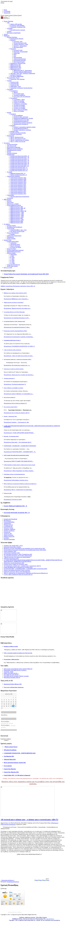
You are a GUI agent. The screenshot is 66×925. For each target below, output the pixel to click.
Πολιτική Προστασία (9, 539)
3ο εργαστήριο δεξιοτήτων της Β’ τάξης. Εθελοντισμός (14, 311)
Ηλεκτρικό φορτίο (18, 47)
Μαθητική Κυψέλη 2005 (16, 222)
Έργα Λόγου (10, 202)
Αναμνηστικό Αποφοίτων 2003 (18, 180)
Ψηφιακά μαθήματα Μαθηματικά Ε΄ (23, 72)
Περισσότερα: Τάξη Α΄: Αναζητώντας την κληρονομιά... (18, 489)
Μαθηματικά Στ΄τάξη (15, 67)
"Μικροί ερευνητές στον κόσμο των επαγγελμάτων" (14, 302)
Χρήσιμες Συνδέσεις (9, 530)
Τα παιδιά (9, 172)
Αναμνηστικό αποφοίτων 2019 (18, 189)
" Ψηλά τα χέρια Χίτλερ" (11, 746)
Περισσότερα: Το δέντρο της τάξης (13, 499)
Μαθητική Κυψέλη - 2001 (17, 217)
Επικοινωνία (7, 532)
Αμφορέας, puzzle (8, 671)
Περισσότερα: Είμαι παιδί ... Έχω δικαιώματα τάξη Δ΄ (17, 442)
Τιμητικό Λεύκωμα (12, 153)
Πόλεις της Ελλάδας (19, 111)
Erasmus (12, 234)
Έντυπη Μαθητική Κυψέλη (14, 205)
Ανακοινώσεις (7, 523)
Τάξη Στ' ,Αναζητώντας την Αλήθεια (19, 140)
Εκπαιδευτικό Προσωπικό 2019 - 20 (19, 163)
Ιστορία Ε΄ (13, 125)
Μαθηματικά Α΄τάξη (15, 64)
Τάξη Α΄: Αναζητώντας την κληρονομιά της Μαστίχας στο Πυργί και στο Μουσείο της (20, 483)
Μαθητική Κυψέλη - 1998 (17, 212)
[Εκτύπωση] (54, 823)
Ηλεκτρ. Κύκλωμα (15, 246)
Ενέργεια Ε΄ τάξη (18, 41)
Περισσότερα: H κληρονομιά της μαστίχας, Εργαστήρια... (18, 336)
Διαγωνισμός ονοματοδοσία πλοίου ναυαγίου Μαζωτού (18, 668)
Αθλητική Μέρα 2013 (10, 759)
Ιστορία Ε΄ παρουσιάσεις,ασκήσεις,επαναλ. (25, 127)
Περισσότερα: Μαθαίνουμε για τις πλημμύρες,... (16, 299)
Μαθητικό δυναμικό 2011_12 (17, 173)
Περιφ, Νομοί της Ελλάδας (20, 109)
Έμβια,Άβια (17, 53)
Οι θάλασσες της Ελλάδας (20, 103)
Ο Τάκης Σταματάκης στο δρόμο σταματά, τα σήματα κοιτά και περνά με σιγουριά (19, 464)
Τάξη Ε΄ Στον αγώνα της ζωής (18, 138)
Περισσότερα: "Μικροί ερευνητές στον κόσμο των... (17, 308)
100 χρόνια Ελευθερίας (10, 750)
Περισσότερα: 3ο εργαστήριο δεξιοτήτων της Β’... (17, 318)
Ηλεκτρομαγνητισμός (19, 61)
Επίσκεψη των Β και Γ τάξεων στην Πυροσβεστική (17, 571)
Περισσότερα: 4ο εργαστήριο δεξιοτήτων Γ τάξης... (17, 327)
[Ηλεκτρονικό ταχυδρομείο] (8, 824)
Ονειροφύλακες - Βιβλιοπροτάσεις (11, 659)
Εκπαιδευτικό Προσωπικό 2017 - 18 (19, 157)
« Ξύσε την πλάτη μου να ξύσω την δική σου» (12, 349)
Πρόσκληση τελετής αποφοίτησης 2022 (14, 563)
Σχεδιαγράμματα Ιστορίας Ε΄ (21, 128)
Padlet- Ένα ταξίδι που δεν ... (11, 673)
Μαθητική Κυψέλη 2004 (16, 221)
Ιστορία (9, 112)
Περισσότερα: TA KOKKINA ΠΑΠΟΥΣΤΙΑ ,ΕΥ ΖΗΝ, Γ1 (19, 346)
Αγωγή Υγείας (10, 228)
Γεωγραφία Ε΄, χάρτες (19, 99)
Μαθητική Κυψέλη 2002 (16, 218)
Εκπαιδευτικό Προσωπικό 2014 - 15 (19, 161)
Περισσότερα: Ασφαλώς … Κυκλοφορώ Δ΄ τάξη (16, 422)
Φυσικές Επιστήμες (12, 37)
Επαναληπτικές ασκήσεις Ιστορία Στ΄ (23, 122)
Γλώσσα (9, 80)
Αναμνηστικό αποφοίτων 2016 (18, 185)
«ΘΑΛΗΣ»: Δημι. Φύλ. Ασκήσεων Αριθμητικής (22, 73)
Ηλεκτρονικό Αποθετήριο (13, 147)
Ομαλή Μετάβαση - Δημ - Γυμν (18, 230)
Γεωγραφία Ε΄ (14, 98)
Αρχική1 (9, 31)
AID (8, 22)
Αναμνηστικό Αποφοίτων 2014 (18, 182)
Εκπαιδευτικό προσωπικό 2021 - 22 (19, 166)
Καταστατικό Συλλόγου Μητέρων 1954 (13, 684)
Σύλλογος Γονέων (8, 527)
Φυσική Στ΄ (13, 48)
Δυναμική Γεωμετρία (15, 75)
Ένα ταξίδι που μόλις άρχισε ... (12, 674)
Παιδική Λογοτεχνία (9, 536)
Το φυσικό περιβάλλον (19, 95)
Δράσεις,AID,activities (16, 24)
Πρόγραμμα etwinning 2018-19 (12, 677)
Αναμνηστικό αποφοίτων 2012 (18, 192)
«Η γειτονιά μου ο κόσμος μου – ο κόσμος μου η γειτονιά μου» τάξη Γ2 (17, 359)
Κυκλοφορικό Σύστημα (20, 60)
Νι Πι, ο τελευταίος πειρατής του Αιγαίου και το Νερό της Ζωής (18, 653)
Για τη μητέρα (8, 765)
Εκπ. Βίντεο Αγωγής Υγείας (17, 231)
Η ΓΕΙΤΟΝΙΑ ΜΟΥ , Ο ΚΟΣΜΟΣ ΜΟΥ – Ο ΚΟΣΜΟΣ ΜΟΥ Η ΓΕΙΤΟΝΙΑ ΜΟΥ (20, 445)
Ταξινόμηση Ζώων (15, 244)
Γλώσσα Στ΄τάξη (14, 85)
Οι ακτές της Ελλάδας (19, 102)
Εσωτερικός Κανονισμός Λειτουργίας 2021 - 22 (17, 512)
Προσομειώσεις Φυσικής (16, 38)
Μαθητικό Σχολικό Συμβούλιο (15, 148)
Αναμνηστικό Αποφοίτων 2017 (18, 186)
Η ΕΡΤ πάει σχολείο (12, 266)
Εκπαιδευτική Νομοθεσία (10, 519)
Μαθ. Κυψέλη (7, 199)
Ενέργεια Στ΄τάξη (18, 50)
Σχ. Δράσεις (7, 224)
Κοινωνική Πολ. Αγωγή (13, 77)
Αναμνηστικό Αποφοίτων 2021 (18, 190)
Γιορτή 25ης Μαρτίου (10, 769)
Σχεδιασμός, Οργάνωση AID (17, 27)
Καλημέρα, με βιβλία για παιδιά (11, 646)
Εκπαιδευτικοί (10, 154)
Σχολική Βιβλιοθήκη (9, 522)
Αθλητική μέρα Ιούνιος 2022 (11, 558)
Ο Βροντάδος (10, 195)
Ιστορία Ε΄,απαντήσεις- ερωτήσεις (22, 130)
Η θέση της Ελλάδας (19, 101)
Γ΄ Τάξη (12, 259)
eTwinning (10, 28)
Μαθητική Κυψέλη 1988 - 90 (17, 208)
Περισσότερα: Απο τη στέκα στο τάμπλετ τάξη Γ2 (16, 412)
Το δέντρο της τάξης (8, 493)
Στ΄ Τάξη (12, 263)
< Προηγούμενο (5, 880)
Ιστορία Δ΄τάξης (14, 131)
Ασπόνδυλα (13, 243)
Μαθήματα (6, 35)
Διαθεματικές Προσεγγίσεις (14, 235)
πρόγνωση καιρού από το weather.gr (14, 912)
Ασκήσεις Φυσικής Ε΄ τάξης (21, 44)
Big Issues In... (7, 520)
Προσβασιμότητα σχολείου (14, 150)
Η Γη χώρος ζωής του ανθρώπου (22, 96)
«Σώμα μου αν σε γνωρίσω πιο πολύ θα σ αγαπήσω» (14, 368)
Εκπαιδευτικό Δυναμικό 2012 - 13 (19, 169)
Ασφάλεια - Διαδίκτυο (9, 529)
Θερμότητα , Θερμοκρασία (20, 51)
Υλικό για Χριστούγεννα (13, 264)
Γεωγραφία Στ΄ (14, 90)
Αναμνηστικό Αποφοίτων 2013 (18, 193)
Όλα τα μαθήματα (18, 115)
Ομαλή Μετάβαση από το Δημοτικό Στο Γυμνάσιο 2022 (18, 567)
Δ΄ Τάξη (12, 260)
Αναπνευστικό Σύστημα (20, 59)
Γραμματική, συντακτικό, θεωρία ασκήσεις (21, 88)
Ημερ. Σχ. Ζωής (8, 267)
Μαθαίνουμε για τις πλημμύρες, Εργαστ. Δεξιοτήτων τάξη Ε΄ (15, 292)
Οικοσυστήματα (18, 57)
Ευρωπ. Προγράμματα (13, 232)
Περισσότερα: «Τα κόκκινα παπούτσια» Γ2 (15, 384)
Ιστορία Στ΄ (13, 114)
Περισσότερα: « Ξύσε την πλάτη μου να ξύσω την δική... (18, 355)
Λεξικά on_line (8, 533)
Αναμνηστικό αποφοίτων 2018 (18, 188)
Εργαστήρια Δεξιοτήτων (13, 881)
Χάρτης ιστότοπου (8, 535)
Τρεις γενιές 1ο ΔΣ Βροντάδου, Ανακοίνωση (13, 687)
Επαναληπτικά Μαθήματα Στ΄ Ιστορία (23, 118)
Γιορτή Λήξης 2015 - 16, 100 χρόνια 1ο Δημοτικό (17, 775)
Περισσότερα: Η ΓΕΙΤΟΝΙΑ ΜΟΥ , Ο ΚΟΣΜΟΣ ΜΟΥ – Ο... (20, 451)
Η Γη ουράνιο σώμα (19, 93)
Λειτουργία (10, 198)
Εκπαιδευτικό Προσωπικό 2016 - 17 (19, 159)
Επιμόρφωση (10, 237)
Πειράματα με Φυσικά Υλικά (17, 63)
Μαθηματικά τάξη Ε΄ (15, 69)
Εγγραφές (6, 538)
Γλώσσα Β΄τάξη (14, 83)
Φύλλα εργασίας (11, 253)
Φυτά (15, 54)
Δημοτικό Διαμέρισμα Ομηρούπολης (19, 196)
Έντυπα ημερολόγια (12, 144)
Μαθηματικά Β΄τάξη (15, 66)
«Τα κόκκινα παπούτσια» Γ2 (9, 378)
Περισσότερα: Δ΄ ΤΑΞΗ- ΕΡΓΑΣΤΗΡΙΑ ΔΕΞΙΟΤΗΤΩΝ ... (19, 432)
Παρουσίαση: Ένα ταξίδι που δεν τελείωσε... (15, 670)
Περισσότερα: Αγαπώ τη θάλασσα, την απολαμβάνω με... (18, 393)
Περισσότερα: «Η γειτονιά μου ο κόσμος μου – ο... (17, 365)
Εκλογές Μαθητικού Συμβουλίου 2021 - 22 (15, 506)
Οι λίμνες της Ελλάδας (19, 108)
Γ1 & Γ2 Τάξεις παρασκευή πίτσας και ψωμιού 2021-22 (18, 574)
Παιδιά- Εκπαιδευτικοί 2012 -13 (18, 175)
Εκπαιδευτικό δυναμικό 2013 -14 (18, 170)
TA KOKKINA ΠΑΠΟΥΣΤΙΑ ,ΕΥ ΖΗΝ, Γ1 (12, 340)
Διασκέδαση (13, 254)
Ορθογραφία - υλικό (15, 86)
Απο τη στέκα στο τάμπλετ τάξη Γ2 (10, 406)
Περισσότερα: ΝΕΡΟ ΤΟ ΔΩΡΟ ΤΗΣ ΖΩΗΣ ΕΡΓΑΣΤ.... (18, 461)
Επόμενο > (12, 880)
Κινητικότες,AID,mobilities (17, 25)
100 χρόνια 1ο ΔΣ (11, 146)
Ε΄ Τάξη (12, 261)
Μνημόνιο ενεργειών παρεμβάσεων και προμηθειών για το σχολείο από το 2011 (24, 548)
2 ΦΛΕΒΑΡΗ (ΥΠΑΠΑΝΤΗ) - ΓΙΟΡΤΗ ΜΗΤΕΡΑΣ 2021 (20, 753)
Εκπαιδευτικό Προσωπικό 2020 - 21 (19, 164)
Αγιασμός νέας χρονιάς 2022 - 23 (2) (13, 545)
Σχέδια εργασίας (11, 238)
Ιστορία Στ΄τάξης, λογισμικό (21, 117)
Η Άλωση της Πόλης (15, 247)
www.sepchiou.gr (50, 918)
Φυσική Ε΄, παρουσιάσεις (20, 46)
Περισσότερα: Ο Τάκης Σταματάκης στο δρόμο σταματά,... (19, 470)
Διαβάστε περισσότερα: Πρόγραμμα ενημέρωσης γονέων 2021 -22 (18, 286)
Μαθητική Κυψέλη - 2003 (17, 219)
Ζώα (15, 56)
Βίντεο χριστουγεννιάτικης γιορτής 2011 (15, 762)
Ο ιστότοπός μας (8, 526)
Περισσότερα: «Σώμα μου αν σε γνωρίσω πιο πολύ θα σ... (19, 374)
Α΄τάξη (12, 256)
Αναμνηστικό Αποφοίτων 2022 (18, 177)
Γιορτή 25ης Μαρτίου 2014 (11, 772)
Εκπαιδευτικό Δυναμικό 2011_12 (18, 167)
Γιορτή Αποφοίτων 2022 (10, 551)
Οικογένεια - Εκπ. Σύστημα (17, 79)
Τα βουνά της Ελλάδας (19, 106)
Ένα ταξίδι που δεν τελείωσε (17, 30)
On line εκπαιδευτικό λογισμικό (15, 250)
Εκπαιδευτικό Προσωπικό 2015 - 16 (19, 160)
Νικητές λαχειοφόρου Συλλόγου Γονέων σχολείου (17, 570)
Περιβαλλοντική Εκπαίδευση (14, 227)
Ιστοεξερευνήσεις (11, 248)
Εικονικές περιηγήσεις (16, 134)
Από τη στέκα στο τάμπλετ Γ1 (9, 397)
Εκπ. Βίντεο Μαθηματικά (16, 76)
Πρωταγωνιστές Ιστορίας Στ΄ (21, 124)
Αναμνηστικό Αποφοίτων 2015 (18, 183)
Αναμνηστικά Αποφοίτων (13, 176)
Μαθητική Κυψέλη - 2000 (17, 215)
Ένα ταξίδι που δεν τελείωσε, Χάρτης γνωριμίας (16, 676)
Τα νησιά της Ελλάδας (19, 105)
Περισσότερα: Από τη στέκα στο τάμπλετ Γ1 (15, 403)
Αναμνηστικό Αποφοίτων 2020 (18, 179)
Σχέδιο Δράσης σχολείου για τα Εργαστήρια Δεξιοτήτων (14, 474)
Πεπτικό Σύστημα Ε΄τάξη (20, 43)
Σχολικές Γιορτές (11, 225)
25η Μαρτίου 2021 (9, 756)
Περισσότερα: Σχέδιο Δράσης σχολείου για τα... (16, 480)
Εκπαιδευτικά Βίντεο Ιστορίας (18, 132)
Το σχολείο (7, 143)
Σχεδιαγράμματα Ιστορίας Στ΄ (21, 121)
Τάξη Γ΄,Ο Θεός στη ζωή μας (17, 141)
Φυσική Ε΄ (13, 40)
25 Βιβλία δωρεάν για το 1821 (21, 119)
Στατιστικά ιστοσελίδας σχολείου (12, 547)
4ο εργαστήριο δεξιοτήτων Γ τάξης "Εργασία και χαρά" (14, 321)
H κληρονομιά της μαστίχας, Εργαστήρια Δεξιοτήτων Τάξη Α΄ (15, 330)
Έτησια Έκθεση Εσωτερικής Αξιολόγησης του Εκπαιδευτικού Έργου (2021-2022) (26, 274)
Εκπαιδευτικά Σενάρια (13, 241)
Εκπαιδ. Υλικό (7, 240)
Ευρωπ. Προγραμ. (8, 21)
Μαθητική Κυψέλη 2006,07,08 (18, 211)
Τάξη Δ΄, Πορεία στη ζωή (16, 137)
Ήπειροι (16, 92)
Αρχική (6, 34)
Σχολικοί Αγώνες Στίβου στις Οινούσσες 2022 (16, 564)
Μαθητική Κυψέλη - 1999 (17, 214)
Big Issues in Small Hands (13, 32)
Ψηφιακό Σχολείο (8, 525)
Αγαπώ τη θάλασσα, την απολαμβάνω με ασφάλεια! (13, 387)
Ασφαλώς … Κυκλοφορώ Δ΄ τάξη (10, 416)
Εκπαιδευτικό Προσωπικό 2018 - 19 (19, 156)
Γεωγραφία (10, 89)
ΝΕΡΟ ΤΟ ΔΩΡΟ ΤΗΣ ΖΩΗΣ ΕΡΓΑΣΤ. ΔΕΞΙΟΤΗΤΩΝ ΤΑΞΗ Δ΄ (16, 455)
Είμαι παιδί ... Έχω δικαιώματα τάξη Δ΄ (11, 436)
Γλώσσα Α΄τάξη (14, 82)
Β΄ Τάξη (12, 257)
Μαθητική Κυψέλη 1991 (16, 209)
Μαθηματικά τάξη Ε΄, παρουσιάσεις (23, 70)
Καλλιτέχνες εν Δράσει (13, 203)
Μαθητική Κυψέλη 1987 (16, 206)
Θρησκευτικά (10, 135)
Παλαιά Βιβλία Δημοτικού (14, 251)
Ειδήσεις (9, 201)
